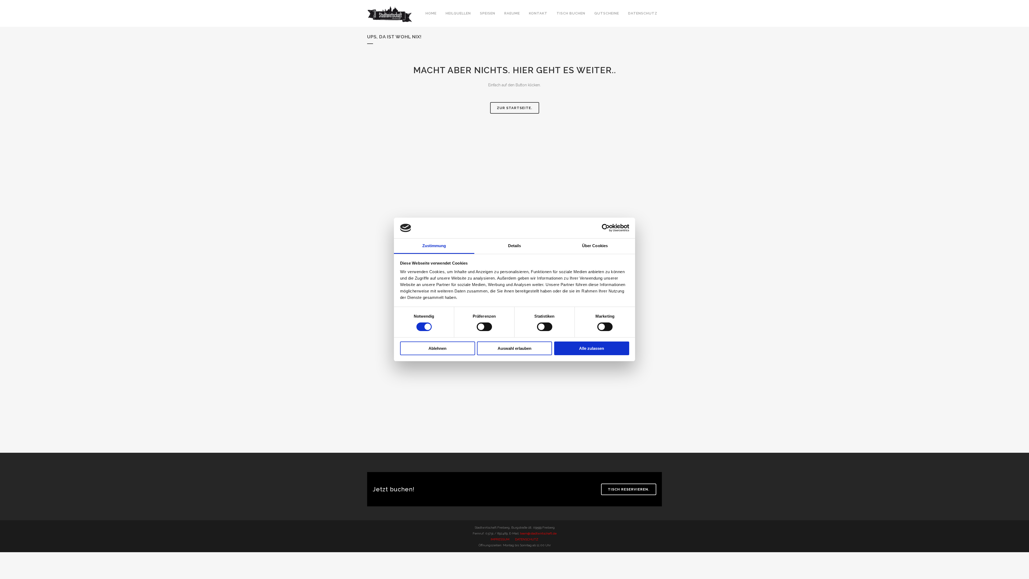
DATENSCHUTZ (526, 539)
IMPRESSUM (500, 539)
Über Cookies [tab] (595, 245)
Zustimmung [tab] (434, 245)
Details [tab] (514, 245)
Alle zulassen (591, 348)
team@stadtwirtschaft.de (538, 533)
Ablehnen (437, 348)
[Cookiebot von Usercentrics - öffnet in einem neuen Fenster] (605, 228)
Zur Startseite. (514, 108)
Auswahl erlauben (514, 348)
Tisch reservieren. (629, 489)
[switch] (484, 326)
